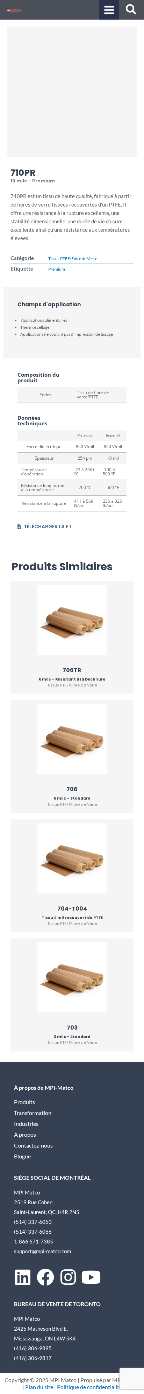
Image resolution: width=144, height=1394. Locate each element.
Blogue (22, 1156)
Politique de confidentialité (89, 1387)
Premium (56, 269)
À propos (25, 1134)
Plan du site (39, 1387)
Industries (26, 1124)
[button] (131, 11)
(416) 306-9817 (33, 1358)
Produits (24, 1102)
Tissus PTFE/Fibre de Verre (72, 258)
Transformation (32, 1113)
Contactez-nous (33, 1145)
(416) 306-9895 (33, 1348)
